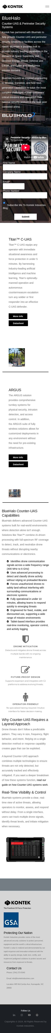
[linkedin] (14, 1016)
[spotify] (37, 1016)
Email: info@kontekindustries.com (20, 978)
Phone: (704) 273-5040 (16, 972)
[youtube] (29, 1016)
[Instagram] (21, 1016)
